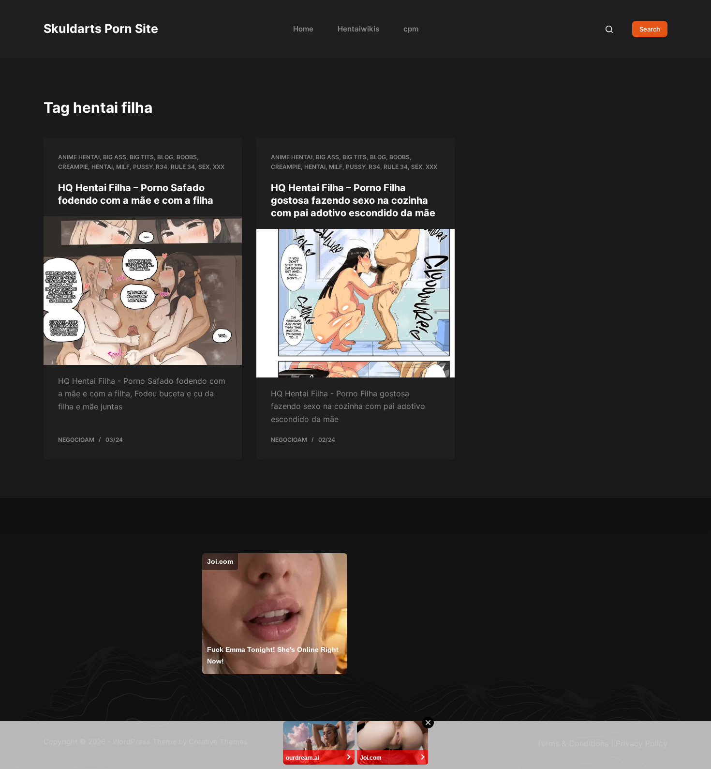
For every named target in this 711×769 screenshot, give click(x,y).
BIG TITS (142, 157)
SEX (203, 166)
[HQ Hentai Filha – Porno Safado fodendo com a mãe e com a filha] (143, 290)
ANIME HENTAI (79, 157)
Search (649, 29)
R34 (161, 166)
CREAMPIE (73, 166)
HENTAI (102, 166)
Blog (165, 157)
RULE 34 (183, 166)
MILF (123, 166)
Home (303, 28)
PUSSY (142, 166)
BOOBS (187, 157)
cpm (410, 28)
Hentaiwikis (358, 28)
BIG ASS (114, 157)
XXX (218, 166)
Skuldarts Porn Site (101, 28)
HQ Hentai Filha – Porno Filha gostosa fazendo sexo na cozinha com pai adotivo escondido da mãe (353, 200)
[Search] (609, 29)
